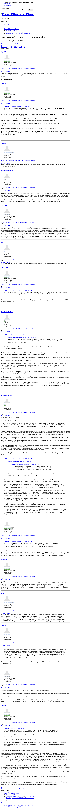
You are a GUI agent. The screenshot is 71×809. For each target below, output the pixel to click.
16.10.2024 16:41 (5, 725)
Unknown (32, 32)
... (13, 47)
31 (14, 47)
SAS (2, 667)
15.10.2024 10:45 (5, 225)
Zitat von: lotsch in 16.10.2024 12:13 (14, 648)
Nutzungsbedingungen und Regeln (17, 805)
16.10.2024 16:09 (5, 687)
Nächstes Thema (16, 44)
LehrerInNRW (5, 268)
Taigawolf (3, 83)
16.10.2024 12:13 (5, 613)
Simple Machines (20, 807)
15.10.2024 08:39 (5, 71)
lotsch (2, 593)
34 (19, 47)
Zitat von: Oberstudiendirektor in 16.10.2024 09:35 (18, 459)
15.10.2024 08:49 (5, 103)
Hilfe (5, 805)
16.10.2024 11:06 (5, 579)
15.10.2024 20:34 (5, 288)
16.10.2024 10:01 (5, 415)
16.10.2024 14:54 (5, 645)
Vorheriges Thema (6, 44)
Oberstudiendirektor (7, 170)
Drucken (3, 45)
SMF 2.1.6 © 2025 (9, 807)
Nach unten (4, 47)
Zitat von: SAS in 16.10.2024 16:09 (14, 728)
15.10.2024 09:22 (5, 163)
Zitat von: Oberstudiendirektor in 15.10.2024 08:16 (18, 106)
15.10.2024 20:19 (5, 262)
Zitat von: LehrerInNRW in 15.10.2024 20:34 (16, 334)
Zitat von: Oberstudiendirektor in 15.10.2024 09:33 (18, 290)
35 (21, 47)
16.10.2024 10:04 (5, 538)
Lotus (2, 242)
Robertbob (4, 205)
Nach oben (4, 788)
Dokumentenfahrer (6, 395)
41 (24, 47)
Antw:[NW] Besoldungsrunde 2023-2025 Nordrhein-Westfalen (18, 68)
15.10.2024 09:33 (5, 190)
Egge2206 (3, 52)
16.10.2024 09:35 (5, 332)
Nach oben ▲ (32, 805)
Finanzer (3, 143)
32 (16, 47)
